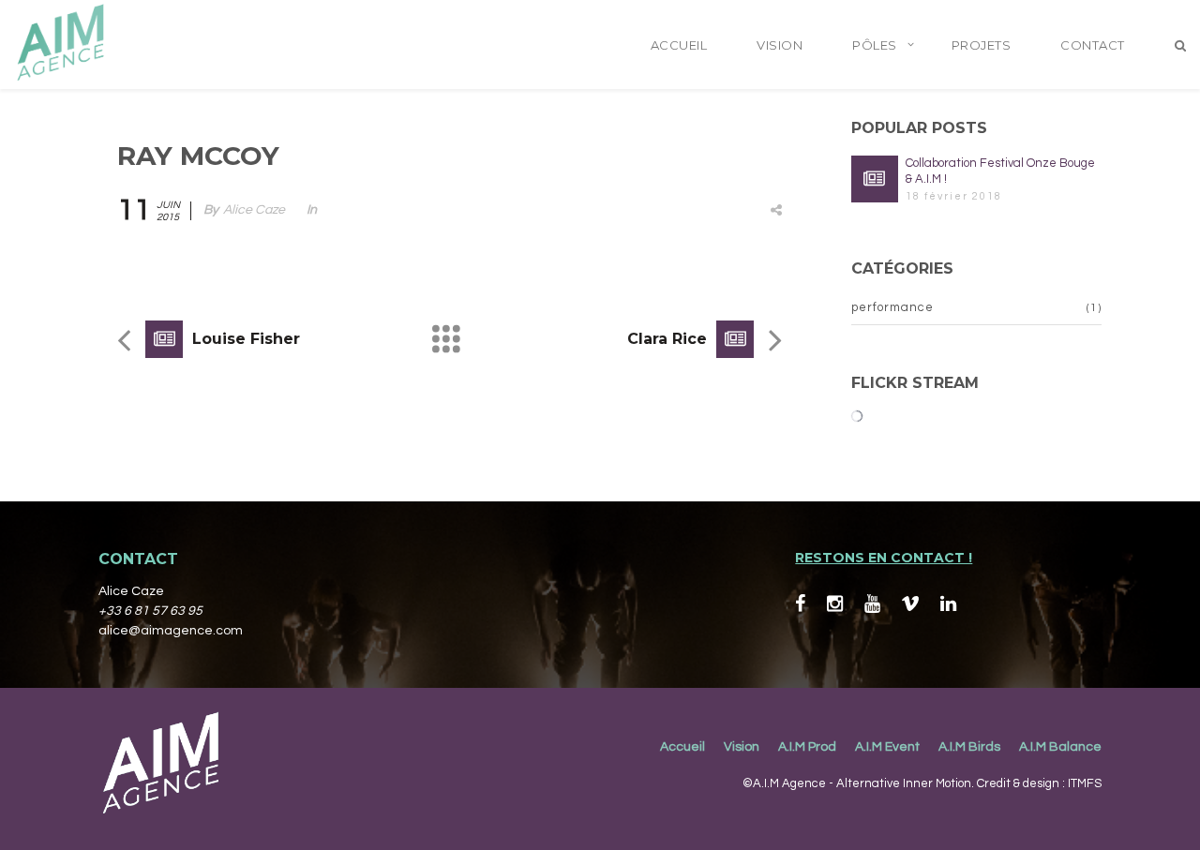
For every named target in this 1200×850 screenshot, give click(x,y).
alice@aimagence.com (170, 630)
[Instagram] (835, 604)
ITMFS (1085, 783)
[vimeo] (910, 604)
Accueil (679, 44)
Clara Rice (667, 339)
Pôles (874, 44)
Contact (1092, 44)
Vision (779, 44)
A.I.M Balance (1060, 746)
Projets (982, 44)
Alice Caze (254, 209)
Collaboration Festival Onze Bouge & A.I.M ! (1000, 171)
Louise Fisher (246, 339)
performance (892, 307)
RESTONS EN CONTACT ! (883, 557)
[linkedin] (948, 604)
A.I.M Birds (969, 746)
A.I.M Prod (807, 746)
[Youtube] (872, 604)
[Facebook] (800, 604)
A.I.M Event (887, 746)
